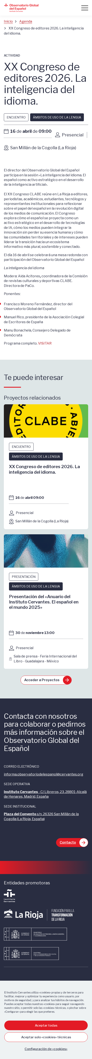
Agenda (25, 21)
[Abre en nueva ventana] (9, 901)
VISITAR (45, 343)
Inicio (8, 21)
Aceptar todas (46, 1025)
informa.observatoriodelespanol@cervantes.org (43, 774)
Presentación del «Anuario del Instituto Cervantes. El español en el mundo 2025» (44, 602)
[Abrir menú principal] (84, 8)
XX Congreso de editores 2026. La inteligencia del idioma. (44, 469)
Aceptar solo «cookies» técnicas (46, 1037)
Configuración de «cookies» (46, 1049)
